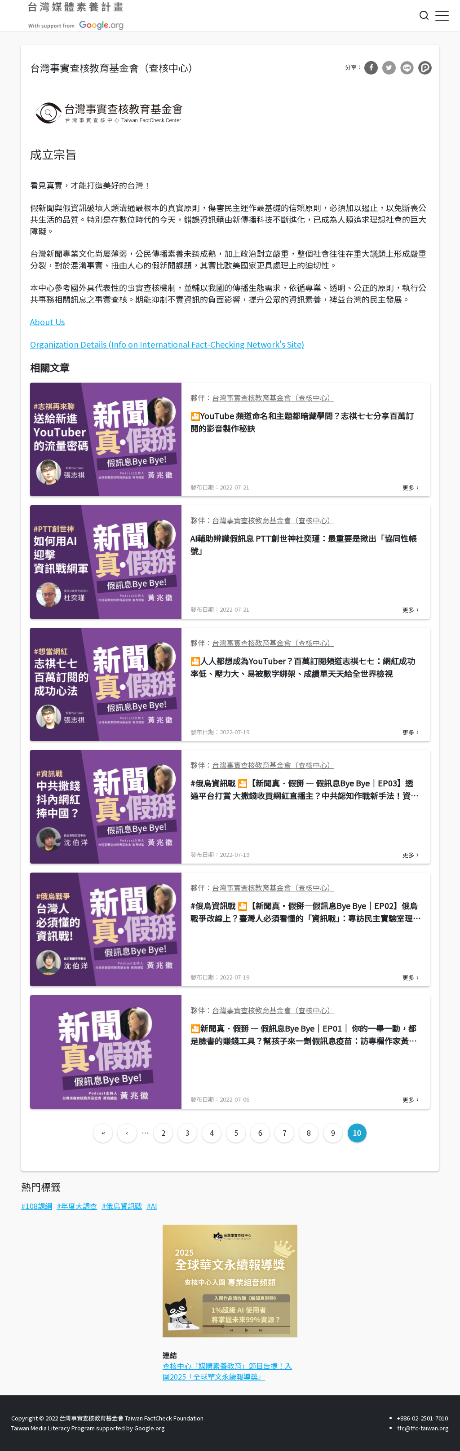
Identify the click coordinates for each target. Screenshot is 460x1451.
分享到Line (407, 68)
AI (154, 1205)
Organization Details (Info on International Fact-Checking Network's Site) (167, 344)
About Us (47, 321)
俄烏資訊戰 (124, 1205)
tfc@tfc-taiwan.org (423, 1428)
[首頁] (76, 15)
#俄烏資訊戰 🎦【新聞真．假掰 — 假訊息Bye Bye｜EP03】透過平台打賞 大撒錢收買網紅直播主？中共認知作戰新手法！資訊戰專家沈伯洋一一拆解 (304, 795)
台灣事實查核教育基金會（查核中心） (273, 397)
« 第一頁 (103, 1133)
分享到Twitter (389, 68)
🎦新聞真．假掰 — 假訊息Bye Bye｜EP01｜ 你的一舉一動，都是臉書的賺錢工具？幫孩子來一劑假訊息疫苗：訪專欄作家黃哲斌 (303, 1040)
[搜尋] (424, 15)
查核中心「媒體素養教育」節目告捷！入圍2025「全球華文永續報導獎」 (227, 1371)
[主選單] (442, 15)
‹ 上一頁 (127, 1133)
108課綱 (39, 1205)
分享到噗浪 (425, 68)
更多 (408, 487)
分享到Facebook (371, 68)
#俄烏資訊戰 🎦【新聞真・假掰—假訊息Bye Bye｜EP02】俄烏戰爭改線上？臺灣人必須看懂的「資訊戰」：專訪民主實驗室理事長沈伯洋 (305, 918)
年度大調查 (79, 1205)
